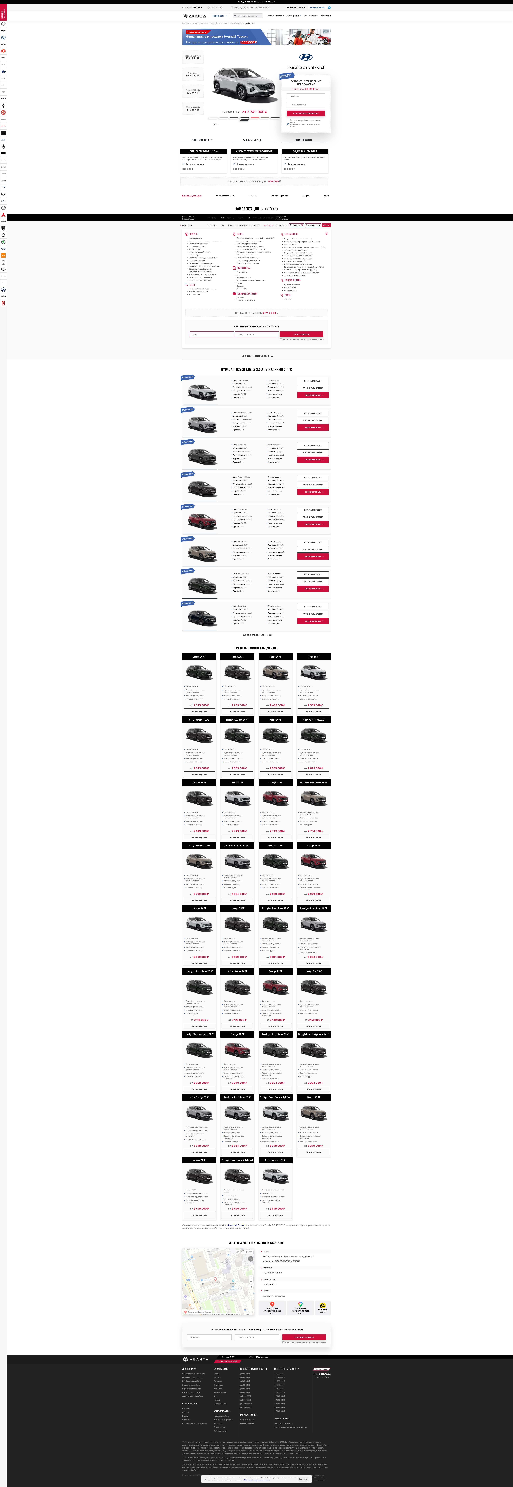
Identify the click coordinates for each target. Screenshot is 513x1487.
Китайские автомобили (191, 1381)
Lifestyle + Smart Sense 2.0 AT (313, 782)
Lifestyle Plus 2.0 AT (313, 971)
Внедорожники (220, 1392)
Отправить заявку (304, 1337)
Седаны (217, 1373)
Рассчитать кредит (313, 388)
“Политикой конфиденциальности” (271, 1464)
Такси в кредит (310, 15)
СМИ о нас (186, 1419)
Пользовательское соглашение (194, 1423)
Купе (215, 1396)
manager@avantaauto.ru (274, 1296)
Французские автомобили (192, 1396)
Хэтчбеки (217, 1377)
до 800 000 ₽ (245, 1388)
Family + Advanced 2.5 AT (199, 845)
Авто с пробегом (275, 15)
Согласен (303, 1479)
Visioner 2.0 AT (199, 1160)
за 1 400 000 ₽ (279, 1388)
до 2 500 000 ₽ (246, 1407)
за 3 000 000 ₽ (279, 1403)
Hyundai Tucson (236, 1225)
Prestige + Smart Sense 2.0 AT (313, 908)
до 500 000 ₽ (245, 1377)
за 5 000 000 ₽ (279, 1407)
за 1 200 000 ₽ (279, 1381)
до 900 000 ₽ (245, 1392)
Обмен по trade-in (247, 1423)
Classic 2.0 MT (199, 656)
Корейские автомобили (191, 1388)
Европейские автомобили (192, 1377)
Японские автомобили (191, 1384)
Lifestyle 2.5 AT (237, 908)
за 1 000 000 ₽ (279, 1373)
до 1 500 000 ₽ (245, 1399)
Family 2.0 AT (275, 656)
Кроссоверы (218, 1388)
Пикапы (217, 1399)
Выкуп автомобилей (248, 1419)
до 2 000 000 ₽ (246, 1403)
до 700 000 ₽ (245, 1384)
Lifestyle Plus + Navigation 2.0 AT (199, 1034)
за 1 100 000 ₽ (279, 1377)
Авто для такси (220, 1430)
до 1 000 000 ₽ (245, 1396)
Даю (302, 339)
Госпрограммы (219, 1427)
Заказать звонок (317, 7)
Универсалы (219, 1384)
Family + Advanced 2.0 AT (199, 719)
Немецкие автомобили (191, 1392)
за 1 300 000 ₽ (279, 1384)
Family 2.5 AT (237, 782)
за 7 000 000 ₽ (279, 1411)
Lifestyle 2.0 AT (199, 782)
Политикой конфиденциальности (257, 1480)
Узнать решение (301, 334)
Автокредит (293, 15)
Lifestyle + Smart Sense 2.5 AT (275, 908)
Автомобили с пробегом (223, 1419)
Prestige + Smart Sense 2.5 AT (275, 1034)
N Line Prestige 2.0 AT (199, 1097)
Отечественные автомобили (193, 1373)
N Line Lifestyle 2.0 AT (237, 971)
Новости (185, 1415)
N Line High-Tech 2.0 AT (275, 1160)
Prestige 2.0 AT (313, 845)
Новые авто (218, 16)
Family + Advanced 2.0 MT (237, 719)
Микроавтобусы (220, 1403)
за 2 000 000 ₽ (279, 1396)
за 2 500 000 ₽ (279, 1399)
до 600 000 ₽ (245, 1381)
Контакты (326, 15)
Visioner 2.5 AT (313, 1097)
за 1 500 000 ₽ (279, 1392)
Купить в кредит (313, 381)
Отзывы (185, 1412)
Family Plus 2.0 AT (275, 845)
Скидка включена (195, 164)
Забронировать (313, 395)
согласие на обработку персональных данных (304, 339)
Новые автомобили (221, 1415)
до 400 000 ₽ (245, 1373)
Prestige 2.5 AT (275, 971)
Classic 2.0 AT (237, 656)
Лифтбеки (218, 1381)
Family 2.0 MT (314, 656)
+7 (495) (322, 1374)
